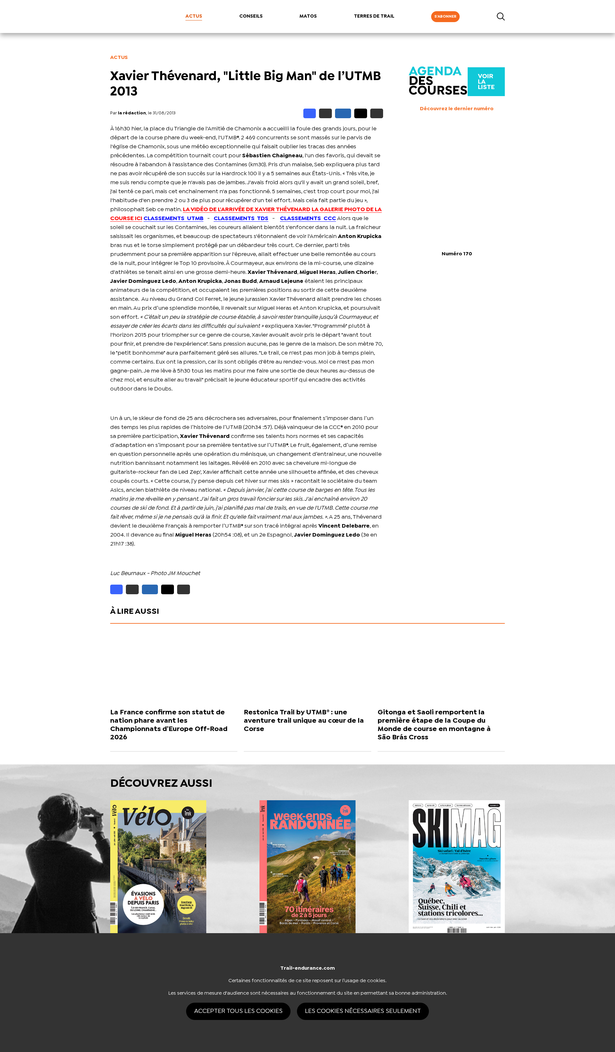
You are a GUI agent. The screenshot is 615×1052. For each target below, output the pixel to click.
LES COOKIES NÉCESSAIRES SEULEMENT (363, 1011)
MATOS (308, 16)
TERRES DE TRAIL (374, 16)
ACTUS (193, 16)
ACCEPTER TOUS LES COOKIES (238, 1011)
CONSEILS (251, 16)
